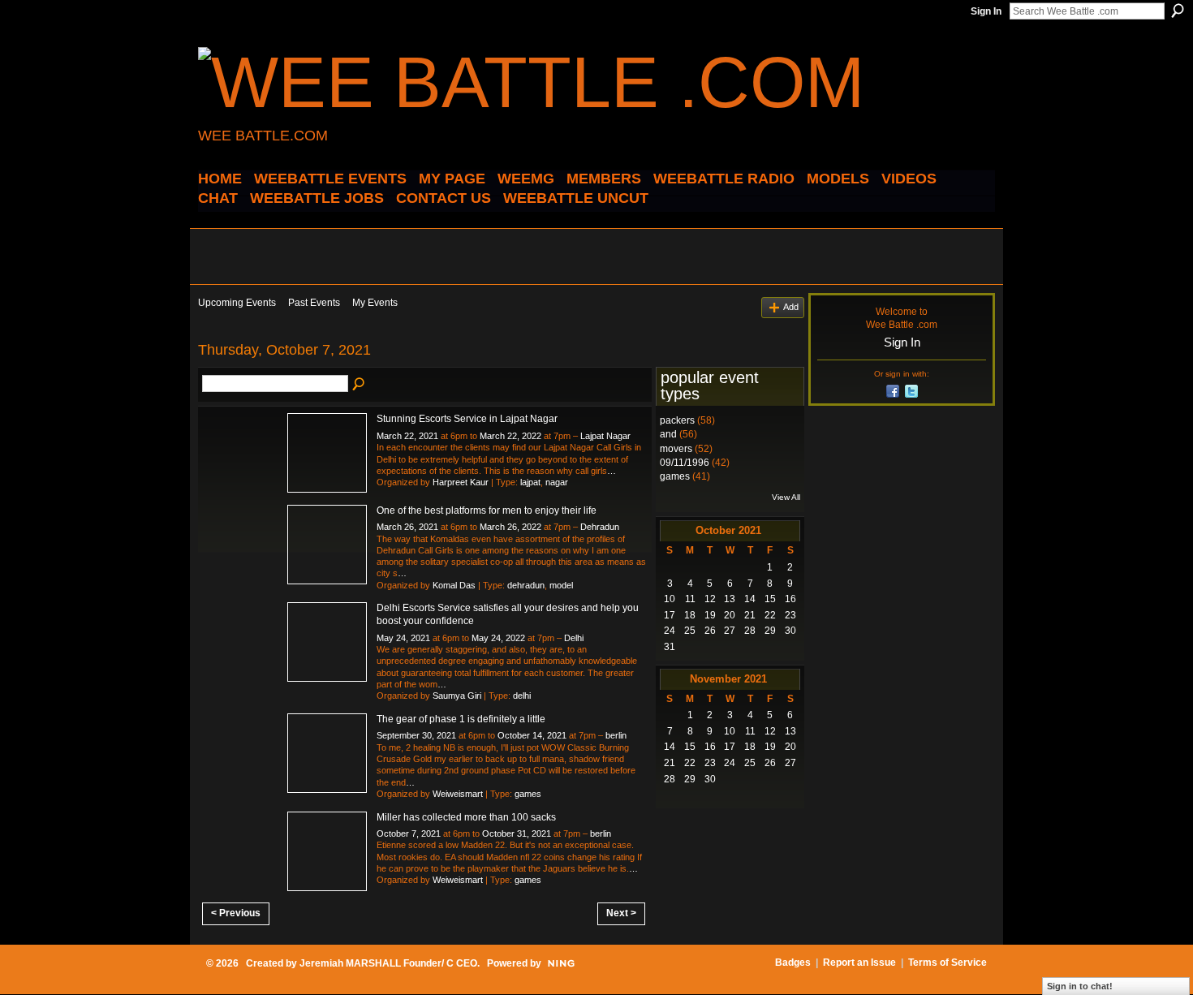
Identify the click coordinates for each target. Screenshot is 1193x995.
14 (750, 599)
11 (690, 599)
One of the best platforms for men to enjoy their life (486, 510)
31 (669, 647)
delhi (522, 695)
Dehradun (599, 527)
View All (786, 497)
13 (729, 599)
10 (669, 599)
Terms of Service (947, 962)
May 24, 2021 (403, 638)
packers (677, 420)
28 (750, 630)
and (668, 434)
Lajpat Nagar (605, 436)
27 (729, 630)
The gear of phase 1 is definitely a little (461, 719)
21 (750, 615)
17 (669, 615)
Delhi (574, 638)
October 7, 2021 (409, 833)
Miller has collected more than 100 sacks (466, 817)
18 (690, 615)
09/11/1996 (684, 462)
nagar (556, 482)
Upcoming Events (237, 302)
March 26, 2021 (407, 527)
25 (690, 630)
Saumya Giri (457, 695)
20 (729, 615)
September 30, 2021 (416, 735)
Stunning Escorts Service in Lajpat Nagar (467, 418)
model (561, 585)
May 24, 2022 (498, 638)
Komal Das (454, 585)
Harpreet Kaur (461, 482)
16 (790, 599)
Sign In (986, 11)
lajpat (530, 482)
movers (676, 448)
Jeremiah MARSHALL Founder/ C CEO (388, 963)
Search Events (359, 384)
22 (770, 615)
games (528, 794)
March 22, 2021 (407, 436)
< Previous (236, 913)
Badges (793, 962)
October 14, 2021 (531, 735)
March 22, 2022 (510, 436)
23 (790, 615)
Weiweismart (458, 794)
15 (770, 599)
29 (770, 630)
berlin (616, 735)
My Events (375, 302)
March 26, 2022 (510, 527)
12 (710, 599)
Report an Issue (859, 962)
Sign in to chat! (1080, 986)
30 (790, 630)
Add (791, 307)
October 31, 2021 (516, 833)
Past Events (314, 302)
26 (710, 630)
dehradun (526, 585)
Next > (621, 913)
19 (710, 615)
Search (1177, 10)
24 (669, 630)
